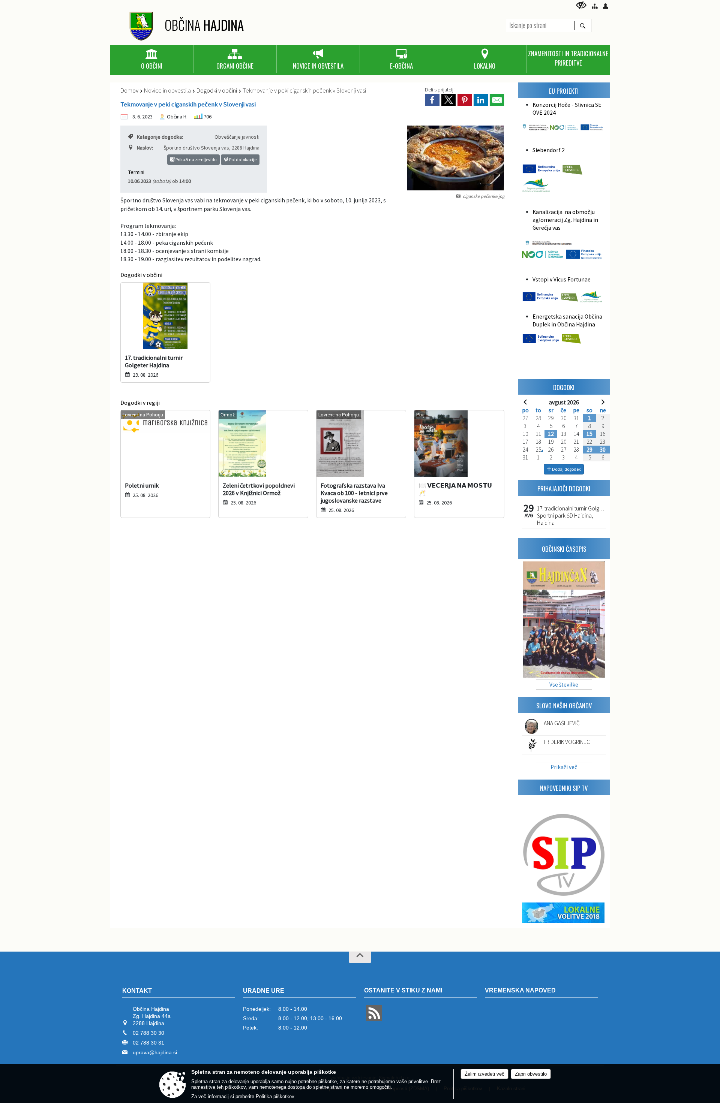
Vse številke (563, 684)
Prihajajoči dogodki (563, 488)
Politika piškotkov (275, 1096)
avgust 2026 (564, 402)
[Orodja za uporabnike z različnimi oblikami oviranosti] (581, 5)
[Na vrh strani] (360, 957)
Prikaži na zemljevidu (196, 159)
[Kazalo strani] (594, 6)
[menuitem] (151, 59)
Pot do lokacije (242, 159)
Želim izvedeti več (484, 1074)
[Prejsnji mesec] (525, 402)
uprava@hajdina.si (155, 1052)
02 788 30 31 (148, 1043)
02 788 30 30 (148, 1033)
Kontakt (137, 991)
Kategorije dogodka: (160, 136)
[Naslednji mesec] (603, 402)
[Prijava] (605, 6)
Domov (129, 90)
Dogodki (563, 387)
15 (589, 433)
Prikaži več (563, 767)
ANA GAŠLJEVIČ (562, 723)
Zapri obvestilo (531, 1074)
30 (603, 449)
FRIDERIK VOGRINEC (567, 741)
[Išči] (582, 25)
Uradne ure (263, 991)
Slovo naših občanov (564, 705)
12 (551, 433)
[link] (432, 100)
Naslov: (145, 147)
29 (589, 449)
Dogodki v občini (216, 90)
